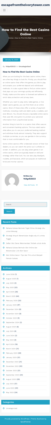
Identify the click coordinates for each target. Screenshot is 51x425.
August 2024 (11, 327)
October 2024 (11, 318)
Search (9, 211)
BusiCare (40, 419)
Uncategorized (25, 66)
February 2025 (11, 301)
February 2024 (11, 353)
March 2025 (10, 296)
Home (10, 38)
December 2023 (12, 362)
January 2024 (11, 357)
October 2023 (11, 371)
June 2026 (10, 274)
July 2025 (10, 283)
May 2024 (10, 340)
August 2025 (11, 279)
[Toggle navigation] (4, 10)
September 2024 (12, 322)
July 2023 (10, 384)
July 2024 (10, 331)
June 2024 (10, 336)
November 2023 (12, 366)
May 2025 (10, 287)
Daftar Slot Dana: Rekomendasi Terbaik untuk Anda (26, 243)
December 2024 (12, 309)
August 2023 (11, 379)
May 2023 (10, 392)
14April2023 (11, 66)
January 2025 (11, 305)
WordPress (25, 419)
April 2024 (10, 344)
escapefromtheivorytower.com (25, 5)
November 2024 (12, 314)
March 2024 (10, 349)
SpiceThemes (26, 422)
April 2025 (10, 292)
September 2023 (12, 375)
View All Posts (29, 185)
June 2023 (10, 388)
